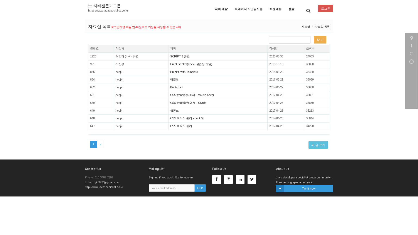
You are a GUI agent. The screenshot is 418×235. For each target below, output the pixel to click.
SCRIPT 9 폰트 (180, 56)
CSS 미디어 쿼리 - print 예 (187, 118)
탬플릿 (174, 79)
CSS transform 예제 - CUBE (188, 102)
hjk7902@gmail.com (107, 182)
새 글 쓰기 (318, 145)
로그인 (325, 8)
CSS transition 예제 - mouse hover (192, 95)
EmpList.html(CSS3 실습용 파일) (191, 64)
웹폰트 (174, 110)
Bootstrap (176, 87)
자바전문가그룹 (106, 6)
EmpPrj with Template (184, 72)
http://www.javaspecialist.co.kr (104, 187)
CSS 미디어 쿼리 (181, 126)
